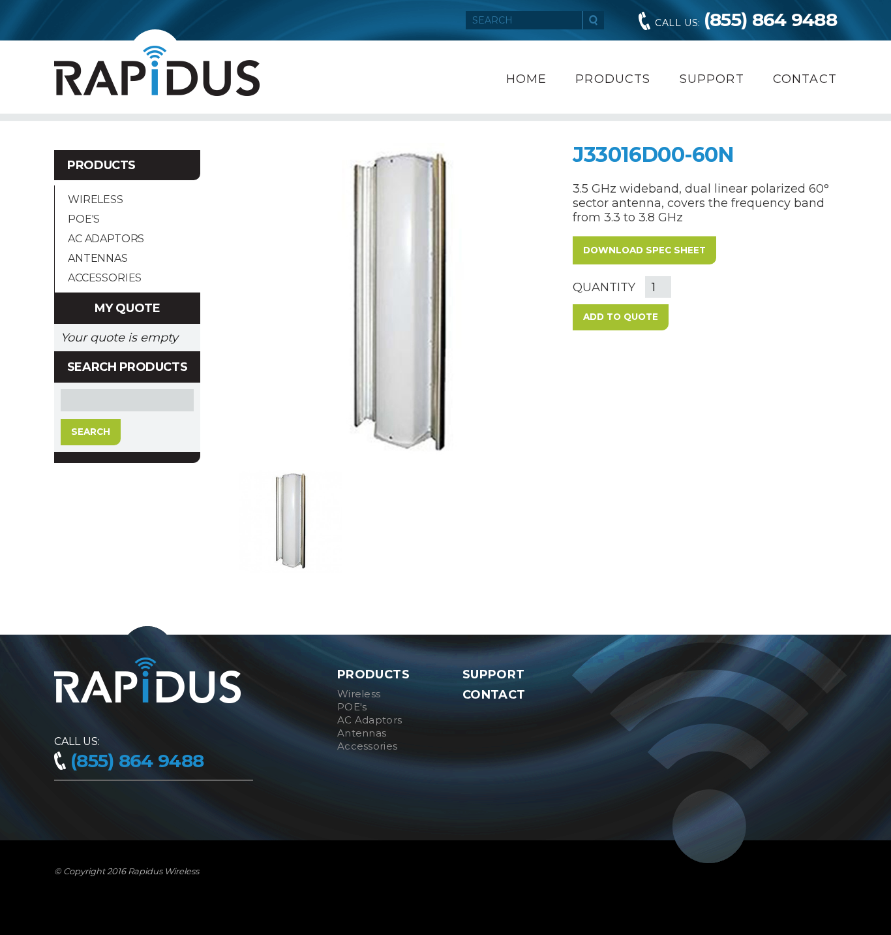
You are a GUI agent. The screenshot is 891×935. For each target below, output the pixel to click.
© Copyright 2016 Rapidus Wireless (126, 871)
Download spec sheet (644, 250)
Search (593, 20)
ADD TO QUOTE (620, 316)
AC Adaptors (106, 238)
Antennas (98, 258)
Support (712, 79)
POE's (84, 219)
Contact (805, 79)
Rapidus (157, 71)
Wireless (95, 199)
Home (526, 79)
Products (612, 79)
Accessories (105, 278)
